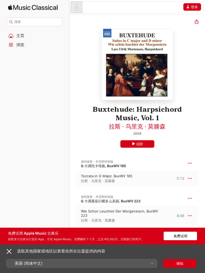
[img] (33, 7)
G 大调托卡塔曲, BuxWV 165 (103, 166)
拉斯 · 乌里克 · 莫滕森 (137, 126)
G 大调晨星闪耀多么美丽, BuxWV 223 (110, 201)
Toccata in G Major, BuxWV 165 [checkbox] (106, 176)
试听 (139, 144)
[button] (34, 36)
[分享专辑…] (196, 22)
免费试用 (180, 236)
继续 (179, 263)
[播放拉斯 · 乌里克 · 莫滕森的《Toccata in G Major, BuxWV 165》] (73, 178)
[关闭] (9, 251)
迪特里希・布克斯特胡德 (97, 161)
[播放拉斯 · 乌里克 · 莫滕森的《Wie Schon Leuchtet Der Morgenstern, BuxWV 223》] (73, 216)
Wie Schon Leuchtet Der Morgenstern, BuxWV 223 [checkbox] (119, 213)
